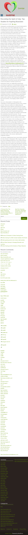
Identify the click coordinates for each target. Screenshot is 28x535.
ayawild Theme (8, 533)
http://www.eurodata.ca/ (6, 445)
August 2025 (3, 478)
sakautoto (3, 402)
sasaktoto (3, 400)
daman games (4, 407)
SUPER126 (3, 367)
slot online (3, 286)
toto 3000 (3, 302)
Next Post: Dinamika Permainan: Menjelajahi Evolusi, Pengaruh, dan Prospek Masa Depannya (20, 211)
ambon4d (3, 284)
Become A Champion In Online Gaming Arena (12, 235)
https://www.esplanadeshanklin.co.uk (9, 523)
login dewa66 (4, 319)
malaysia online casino (6, 265)
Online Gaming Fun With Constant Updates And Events (14, 237)
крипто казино (4, 255)
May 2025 (3, 483)
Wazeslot (3, 409)
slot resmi (3, 364)
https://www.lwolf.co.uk (6, 509)
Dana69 (4, 337)
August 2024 (3, 499)
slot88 (2, 355)
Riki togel (3, 405)
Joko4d (2, 398)
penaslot (2, 395)
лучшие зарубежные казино (7, 258)
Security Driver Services (6, 362)
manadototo (3, 426)
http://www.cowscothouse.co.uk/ (8, 514)
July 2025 (3, 480)
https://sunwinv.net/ (5, 231)
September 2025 (4, 476)
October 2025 (4, 475)
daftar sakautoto (4, 391)
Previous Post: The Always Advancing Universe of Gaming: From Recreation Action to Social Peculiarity (6, 211)
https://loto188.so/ (5, 232)
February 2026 (4, 468)
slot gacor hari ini (4, 268)
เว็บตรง (2, 225)
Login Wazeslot (4, 419)
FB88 (2, 305)
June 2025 (3, 482)
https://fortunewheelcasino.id (7, 519)
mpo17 (2, 385)
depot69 (2, 312)
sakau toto (3, 366)
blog (9, 206)
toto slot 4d (3, 434)
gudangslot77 (4, 291)
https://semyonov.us (5, 512)
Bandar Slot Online (5, 449)
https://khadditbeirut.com (6, 374)
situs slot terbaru (4, 253)
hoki (1, 403)
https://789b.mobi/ (5, 296)
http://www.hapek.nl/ (5, 442)
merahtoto (3, 421)
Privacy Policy (23, 529)
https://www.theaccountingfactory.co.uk (9, 454)
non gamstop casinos (5, 386)
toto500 (2, 300)
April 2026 (3, 464)
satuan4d (3, 422)
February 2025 (4, 488)
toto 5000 (3, 282)
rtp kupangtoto (4, 414)
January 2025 (4, 490)
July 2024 (3, 500)
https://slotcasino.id (5, 518)
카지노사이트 (4, 438)
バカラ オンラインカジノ (6, 262)
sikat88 (3, 328)
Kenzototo (3, 424)
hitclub (2, 229)
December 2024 (4, 492)
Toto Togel (3, 371)
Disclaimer (15, 529)
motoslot (2, 357)
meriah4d (3, 270)
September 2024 (4, 497)
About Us (3, 529)
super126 (3, 317)
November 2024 (4, 494)
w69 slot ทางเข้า (4, 440)
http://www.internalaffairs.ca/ (7, 521)
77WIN (2, 303)
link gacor (3, 315)
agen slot (3, 227)
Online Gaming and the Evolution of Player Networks (14, 246)
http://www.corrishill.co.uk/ (6, 378)
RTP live (4, 334)
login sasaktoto (4, 390)
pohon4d (3, 428)
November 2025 (4, 473)
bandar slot (3, 308)
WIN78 (2, 320)
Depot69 (4, 339)
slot (1, 272)
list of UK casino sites (5, 278)
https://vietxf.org (4, 433)
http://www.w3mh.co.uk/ (6, 511)
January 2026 (4, 469)
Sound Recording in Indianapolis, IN (14, 63)
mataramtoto (3, 417)
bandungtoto (3, 290)
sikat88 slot (4, 332)
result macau (3, 298)
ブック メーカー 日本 (5, 264)
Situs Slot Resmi (4, 450)
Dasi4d (2, 410)
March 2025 (3, 487)
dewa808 (4, 325)
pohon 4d (3, 443)
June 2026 (3, 463)
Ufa (1, 359)
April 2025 (3, 485)
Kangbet (2, 350)
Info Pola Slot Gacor (5, 447)
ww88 (2, 354)
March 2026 (3, 466)
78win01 (2, 314)
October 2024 (4, 495)
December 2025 (4, 471)
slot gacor (3, 224)
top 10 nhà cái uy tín (5, 260)
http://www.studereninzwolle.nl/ (8, 516)
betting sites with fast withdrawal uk (9, 280)
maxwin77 (3, 288)
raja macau (3, 274)
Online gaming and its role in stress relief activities (13, 240)
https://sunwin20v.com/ (6, 257)
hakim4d (2, 310)
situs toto (3, 275)
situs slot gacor (4, 383)
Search (2, 216)
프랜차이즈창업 (4, 376)
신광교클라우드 (4, 412)
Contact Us (9, 529)
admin (15, 24)
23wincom (3, 307)
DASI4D (2, 388)
